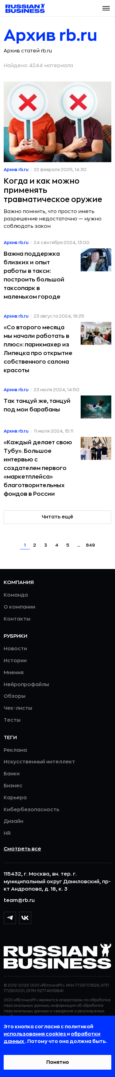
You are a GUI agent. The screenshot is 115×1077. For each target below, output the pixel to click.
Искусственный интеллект (39, 761)
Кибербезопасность (31, 809)
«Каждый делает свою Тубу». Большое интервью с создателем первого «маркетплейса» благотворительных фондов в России (38, 468)
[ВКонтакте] (25, 918)
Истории (15, 660)
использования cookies (35, 1034)
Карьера (15, 797)
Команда (16, 595)
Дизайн (13, 821)
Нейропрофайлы (26, 684)
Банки (12, 773)
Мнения (14, 672)
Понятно (57, 1062)
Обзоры (14, 696)
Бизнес (13, 785)
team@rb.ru (19, 900)
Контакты (17, 619)
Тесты (12, 720)
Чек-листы (18, 708)
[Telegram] (10, 918)
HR (7, 833)
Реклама (15, 750)
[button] (106, 8)
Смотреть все (22, 848)
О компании (19, 607)
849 (90, 545)
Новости (15, 648)
